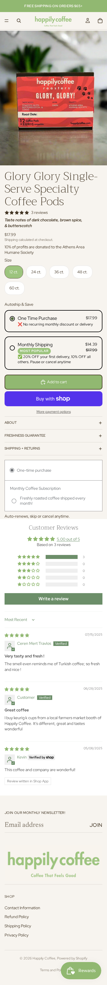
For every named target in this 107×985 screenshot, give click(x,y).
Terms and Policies (53, 970)
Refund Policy (17, 917)
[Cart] (100, 20)
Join (96, 825)
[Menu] (6, 20)
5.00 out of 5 (68, 539)
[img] (17, 635)
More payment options (54, 411)
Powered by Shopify (72, 958)
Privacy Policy (17, 935)
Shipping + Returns (22, 448)
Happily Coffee (44, 958)
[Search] (19, 20)
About (11, 422)
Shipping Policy (18, 925)
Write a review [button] (53, 599)
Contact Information (22, 907)
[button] (29, 557)
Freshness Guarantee (25, 435)
